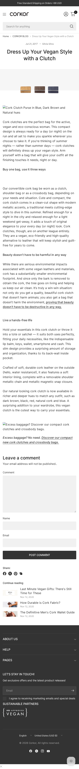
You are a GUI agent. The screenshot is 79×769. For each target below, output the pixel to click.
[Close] (1, 766)
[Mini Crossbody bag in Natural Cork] (39, 426)
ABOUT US (10, 639)
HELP (6, 649)
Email (6, 535)
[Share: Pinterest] (16, 573)
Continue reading (13, 582)
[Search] (71, 26)
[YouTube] (48, 751)
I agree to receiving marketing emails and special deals (42, 698)
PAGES (7, 660)
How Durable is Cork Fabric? (40, 602)
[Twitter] (37, 751)
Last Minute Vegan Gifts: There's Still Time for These (45, 591)
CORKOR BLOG (20, 36)
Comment (8, 472)
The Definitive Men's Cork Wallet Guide (47, 612)
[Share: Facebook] (5, 573)
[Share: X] (10, 573)
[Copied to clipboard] (21, 573)
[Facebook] (31, 751)
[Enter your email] (72, 690)
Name (6, 518)
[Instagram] (42, 751)
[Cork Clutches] (39, 110)
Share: (6, 568)
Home (6, 36)
